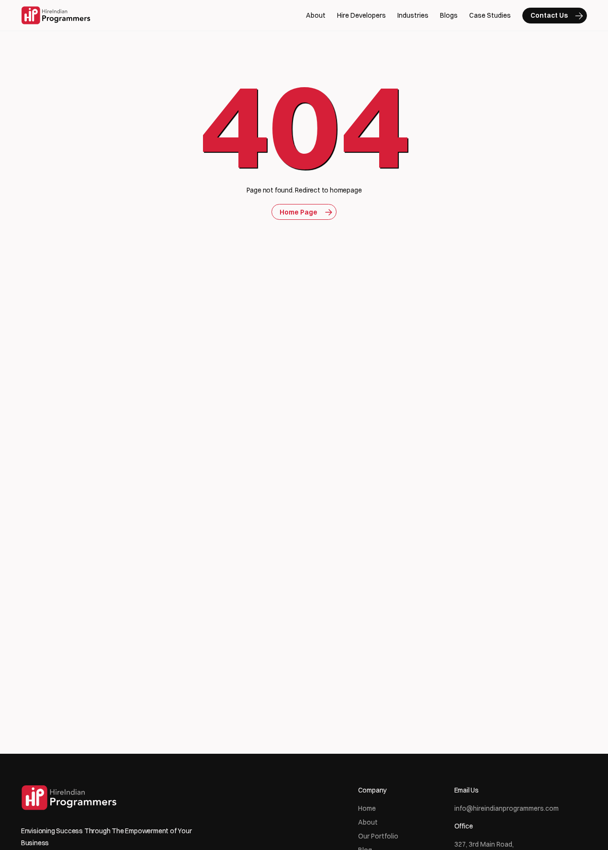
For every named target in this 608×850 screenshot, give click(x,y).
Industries (412, 15)
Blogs (449, 15)
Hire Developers (361, 15)
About (316, 15)
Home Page (298, 212)
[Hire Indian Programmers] (55, 15)
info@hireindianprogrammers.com (506, 808)
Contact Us (549, 15)
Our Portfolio (378, 836)
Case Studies (490, 15)
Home (367, 808)
